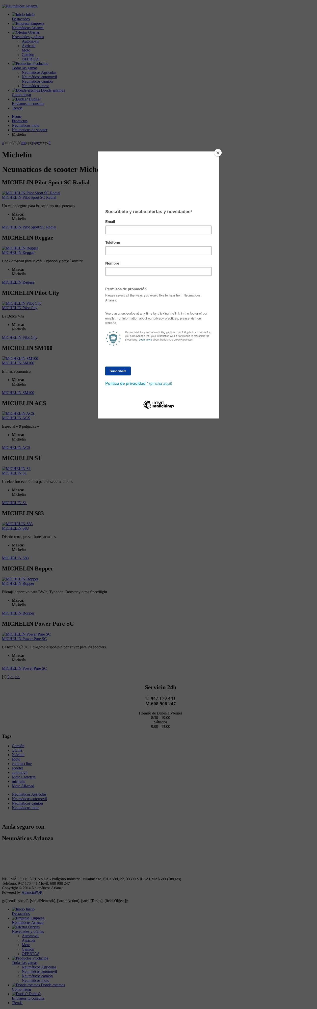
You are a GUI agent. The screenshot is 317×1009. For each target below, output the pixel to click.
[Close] (218, 152)
